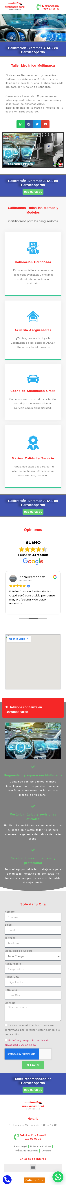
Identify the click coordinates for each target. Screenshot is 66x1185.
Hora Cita (11, 990)
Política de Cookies (40, 1146)
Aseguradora (13, 963)
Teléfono (10, 937)
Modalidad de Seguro (19, 950)
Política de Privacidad (26, 1150)
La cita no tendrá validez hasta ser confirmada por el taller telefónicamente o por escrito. (32, 1030)
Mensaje (10, 1003)
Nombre (10, 911)
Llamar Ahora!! (51, 5)
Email (8, 924)
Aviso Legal (20, 1146)
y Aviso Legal (27, 1044)
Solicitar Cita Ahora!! (33, 1135)
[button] (20, 124)
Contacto (46, 1150)
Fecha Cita (12, 976)
